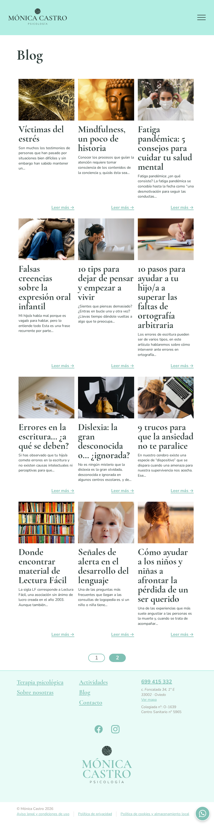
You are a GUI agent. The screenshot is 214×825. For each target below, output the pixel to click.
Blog (84, 692)
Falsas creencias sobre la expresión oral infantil (45, 287)
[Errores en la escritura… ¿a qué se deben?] (47, 398)
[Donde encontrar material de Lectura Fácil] (47, 523)
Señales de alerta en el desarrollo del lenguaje (103, 566)
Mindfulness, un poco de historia (102, 139)
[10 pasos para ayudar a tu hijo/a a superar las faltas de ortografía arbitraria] (166, 240)
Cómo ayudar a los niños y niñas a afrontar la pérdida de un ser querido (163, 575)
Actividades (93, 682)
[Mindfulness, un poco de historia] (106, 101)
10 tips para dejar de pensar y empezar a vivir (106, 283)
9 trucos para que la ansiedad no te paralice (165, 436)
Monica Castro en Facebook (98, 729)
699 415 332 (156, 681)
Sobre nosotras (35, 692)
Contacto (90, 702)
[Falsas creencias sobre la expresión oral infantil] (47, 240)
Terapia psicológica (40, 682)
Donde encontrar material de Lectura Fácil (43, 566)
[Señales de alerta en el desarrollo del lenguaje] (106, 523)
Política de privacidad (95, 813)
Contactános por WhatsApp (202, 813)
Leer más (60, 207)
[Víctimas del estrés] (47, 101)
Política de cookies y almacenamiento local (155, 813)
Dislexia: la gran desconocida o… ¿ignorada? (104, 441)
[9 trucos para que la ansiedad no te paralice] (166, 398)
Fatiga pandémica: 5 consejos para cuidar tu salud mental (165, 148)
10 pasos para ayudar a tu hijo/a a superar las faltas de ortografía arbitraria (161, 297)
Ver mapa (149, 699)
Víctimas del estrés (41, 134)
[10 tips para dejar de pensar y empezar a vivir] (106, 240)
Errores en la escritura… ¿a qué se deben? (44, 436)
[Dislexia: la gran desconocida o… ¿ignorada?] (106, 398)
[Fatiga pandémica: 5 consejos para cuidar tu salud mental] (166, 101)
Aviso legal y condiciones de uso (43, 813)
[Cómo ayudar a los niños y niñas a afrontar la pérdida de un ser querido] (166, 523)
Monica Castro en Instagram (115, 729)
